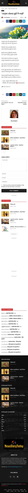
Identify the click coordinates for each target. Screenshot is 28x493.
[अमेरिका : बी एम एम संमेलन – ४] (5, 229)
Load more (13, 234)
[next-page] (5, 152)
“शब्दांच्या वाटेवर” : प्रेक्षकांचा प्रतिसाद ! (16, 145)
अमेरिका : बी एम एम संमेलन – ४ (17, 227)
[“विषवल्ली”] (5, 132)
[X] (10, 21)
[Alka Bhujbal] (2, 17)
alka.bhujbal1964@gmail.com (15, 466)
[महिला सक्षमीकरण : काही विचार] (5, 140)
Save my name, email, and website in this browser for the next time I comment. (12, 185)
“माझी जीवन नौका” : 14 (11, 313)
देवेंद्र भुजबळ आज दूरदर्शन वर (15, 344)
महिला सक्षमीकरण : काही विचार (17, 138)
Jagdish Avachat (5, 326)
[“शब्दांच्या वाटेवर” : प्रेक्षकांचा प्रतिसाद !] (5, 147)
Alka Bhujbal (7, 17)
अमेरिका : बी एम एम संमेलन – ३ (16, 316)
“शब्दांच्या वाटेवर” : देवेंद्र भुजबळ (13, 334)
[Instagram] (14, 476)
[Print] (20, 21)
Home (2, 8)
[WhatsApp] (17, 21)
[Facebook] (7, 21)
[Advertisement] (14, 253)
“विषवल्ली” (12, 131)
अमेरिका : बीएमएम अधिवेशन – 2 (16, 318)
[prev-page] (2, 152)
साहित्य (6, 8)
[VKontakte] (17, 476)
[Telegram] (23, 21)
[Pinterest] (14, 21)
